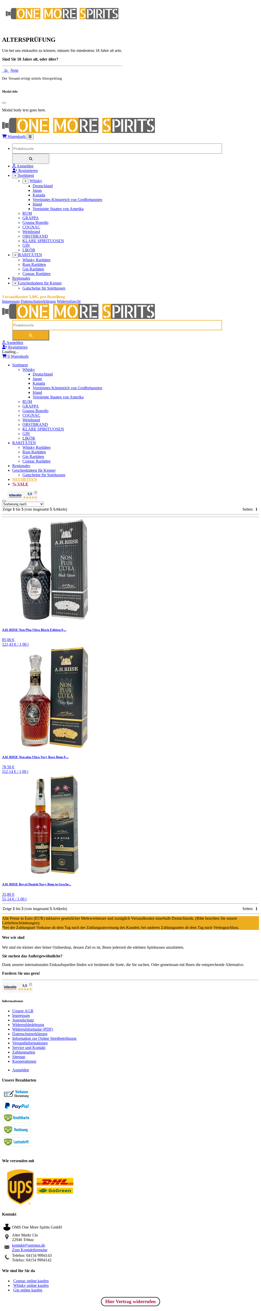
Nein (14, 70)
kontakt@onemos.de (28, 1245)
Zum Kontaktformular (29, 1250)
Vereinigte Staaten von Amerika (58, 209)
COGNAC (31, 227)
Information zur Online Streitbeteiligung (44, 1038)
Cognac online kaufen (31, 1281)
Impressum (11, 301)
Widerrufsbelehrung (28, 1024)
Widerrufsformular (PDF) (32, 1029)
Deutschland (43, 186)
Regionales (21, 278)
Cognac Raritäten (36, 273)
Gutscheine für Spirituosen (43, 288)
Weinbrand (31, 231)
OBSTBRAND (35, 236)
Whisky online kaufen (31, 1285)
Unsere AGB (22, 1011)
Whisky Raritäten (36, 260)
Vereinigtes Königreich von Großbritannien (67, 199)
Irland (37, 204)
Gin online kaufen (27, 1290)
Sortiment (26, 175)
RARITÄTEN (30, 255)
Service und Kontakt (28, 1047)
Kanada (39, 195)
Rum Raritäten (34, 264)
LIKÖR (28, 250)
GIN (26, 245)
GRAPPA (30, 218)
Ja (5, 70)
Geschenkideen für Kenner (40, 283)
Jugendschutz (23, 1020)
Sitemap (18, 1057)
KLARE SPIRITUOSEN (43, 241)
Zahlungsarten (23, 1052)
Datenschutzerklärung (38, 301)
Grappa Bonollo (35, 222)
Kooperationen (24, 1061)
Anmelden (20, 1070)
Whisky (36, 181)
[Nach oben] (4, 500)
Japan (37, 190)
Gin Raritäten (33, 269)
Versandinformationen (30, 1043)
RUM (27, 213)
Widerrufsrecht (69, 301)
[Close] (4, 103)
